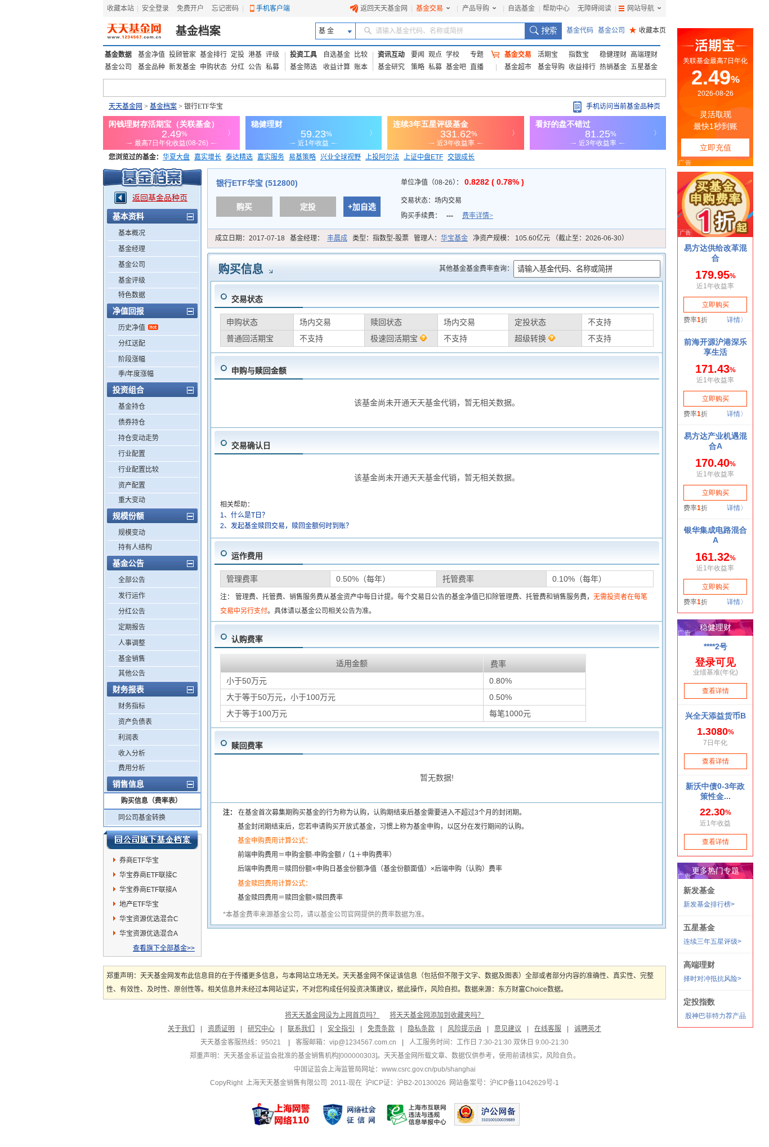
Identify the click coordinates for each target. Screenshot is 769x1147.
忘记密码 (225, 8)
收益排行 (582, 67)
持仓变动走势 (138, 438)
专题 (477, 55)
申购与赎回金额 (259, 370)
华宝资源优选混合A (148, 934)
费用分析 (131, 768)
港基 (255, 55)
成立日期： (250, 238)
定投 (237, 55)
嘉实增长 (207, 157)
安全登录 (155, 8)
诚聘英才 (587, 1029)
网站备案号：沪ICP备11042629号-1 (504, 1083)
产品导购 (475, 8)
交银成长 (461, 157)
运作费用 (247, 555)
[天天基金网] (135, 31)
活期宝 (548, 55)
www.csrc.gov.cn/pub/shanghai (429, 1069)
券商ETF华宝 (139, 860)
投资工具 (303, 55)
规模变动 (131, 533)
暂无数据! (437, 777)
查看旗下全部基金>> (164, 948)
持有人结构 (135, 547)
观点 (435, 55)
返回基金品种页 (159, 197)
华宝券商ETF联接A (148, 890)
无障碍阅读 (594, 8)
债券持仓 (131, 422)
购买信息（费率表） (151, 801)
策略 (417, 67)
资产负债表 (135, 722)
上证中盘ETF (423, 157)
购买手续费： (447, 216)
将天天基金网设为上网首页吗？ (332, 1015)
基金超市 (517, 67)
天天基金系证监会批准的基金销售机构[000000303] (300, 1056)
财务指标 (131, 706)
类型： (380, 238)
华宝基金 (454, 238)
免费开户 (190, 8)
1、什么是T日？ (244, 515)
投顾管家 (182, 55)
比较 (361, 55)
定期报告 (131, 627)
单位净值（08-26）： (462, 182)
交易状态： (432, 200)
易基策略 (302, 157)
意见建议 (507, 1029)
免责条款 (381, 1029)
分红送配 (131, 343)
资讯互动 (391, 55)
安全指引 (341, 1029)
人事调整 (131, 643)
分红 (237, 67)
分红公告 (131, 611)
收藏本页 (647, 30)
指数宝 (579, 55)
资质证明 (221, 1029)
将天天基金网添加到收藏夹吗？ (437, 1015)
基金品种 (151, 67)
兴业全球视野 (340, 157)
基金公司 (611, 30)
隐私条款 (421, 1029)
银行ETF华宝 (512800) (257, 183)
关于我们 (181, 1029)
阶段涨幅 (131, 359)
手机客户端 (273, 8)
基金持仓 (131, 406)
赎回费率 (247, 745)
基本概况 (131, 233)
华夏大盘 (176, 157)
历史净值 (131, 328)
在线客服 (547, 1029)
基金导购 (551, 67)
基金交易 (429, 8)
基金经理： (318, 238)
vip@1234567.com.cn (362, 1042)
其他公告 (131, 673)
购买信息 (240, 269)
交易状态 (247, 299)
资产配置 (131, 485)
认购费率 (247, 639)
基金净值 (151, 55)
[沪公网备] (487, 1114)
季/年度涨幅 (136, 374)
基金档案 (198, 31)
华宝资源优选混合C (148, 919)
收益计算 (336, 67)
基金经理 (131, 249)
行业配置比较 (138, 470)
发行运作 (131, 596)
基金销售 (131, 659)
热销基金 (613, 67)
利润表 (128, 738)
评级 (272, 55)
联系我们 (301, 1029)
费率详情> (477, 216)
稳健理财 (613, 55)
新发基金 (182, 67)
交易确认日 (251, 445)
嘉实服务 (270, 157)
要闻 (417, 55)
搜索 (543, 31)
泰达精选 (239, 157)
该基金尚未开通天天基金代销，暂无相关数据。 (437, 402)
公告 (255, 67)
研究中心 (261, 1029)
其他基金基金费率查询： (476, 269)
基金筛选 (303, 67)
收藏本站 (120, 8)
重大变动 (131, 500)
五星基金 (644, 67)
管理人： (441, 238)
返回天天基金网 (384, 8)
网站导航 (640, 8)
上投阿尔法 (382, 157)
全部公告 (131, 580)
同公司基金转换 (142, 818)
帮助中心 (556, 8)
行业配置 (131, 454)
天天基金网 (125, 106)
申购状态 (213, 67)
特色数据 (131, 295)
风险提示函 (464, 1029)
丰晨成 (337, 238)
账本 (361, 67)
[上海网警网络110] (281, 1114)
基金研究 (391, 67)
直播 (477, 67)
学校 (452, 55)
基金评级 (131, 280)
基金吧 (456, 67)
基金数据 (118, 55)
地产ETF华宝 (139, 904)
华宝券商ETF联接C (148, 875)
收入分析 (131, 753)
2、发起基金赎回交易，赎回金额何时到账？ (286, 526)
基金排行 (213, 55)
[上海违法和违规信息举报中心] (417, 1114)
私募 (272, 67)
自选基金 (521, 8)
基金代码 (579, 30)
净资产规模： (550, 238)
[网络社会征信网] (349, 1114)
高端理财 (644, 55)
